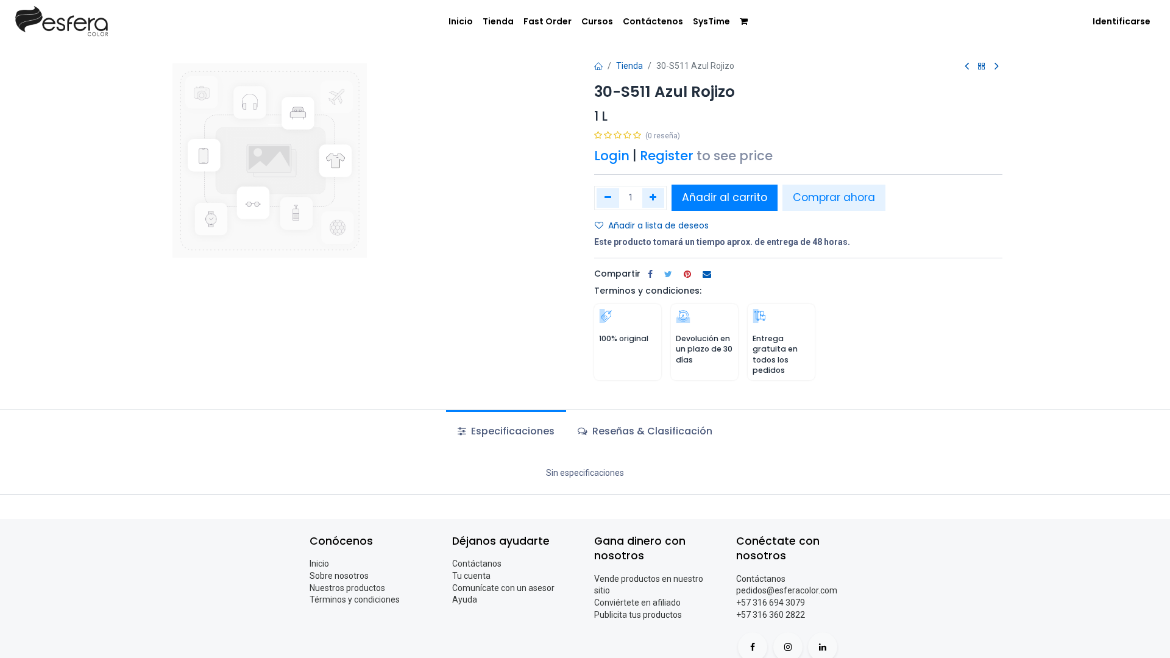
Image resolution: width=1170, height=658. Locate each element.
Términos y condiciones (355, 599)
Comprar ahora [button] (834, 197)
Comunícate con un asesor (503, 588)
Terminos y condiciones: (647, 291)
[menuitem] (461, 22)
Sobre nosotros (339, 576)
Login (611, 155)
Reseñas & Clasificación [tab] (651, 431)
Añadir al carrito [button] (724, 197)
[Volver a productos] (981, 66)
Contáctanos (477, 563)
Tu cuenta (471, 576)
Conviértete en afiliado (637, 602)
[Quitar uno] (608, 198)
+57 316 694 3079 (770, 602)
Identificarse (1121, 21)
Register (666, 155)
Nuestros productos (347, 588)
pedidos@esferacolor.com (786, 590)
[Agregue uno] (653, 198)
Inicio (319, 563)
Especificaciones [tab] (512, 431)
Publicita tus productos (638, 615)
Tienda (629, 66)
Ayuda (464, 599)
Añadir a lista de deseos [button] (658, 225)
